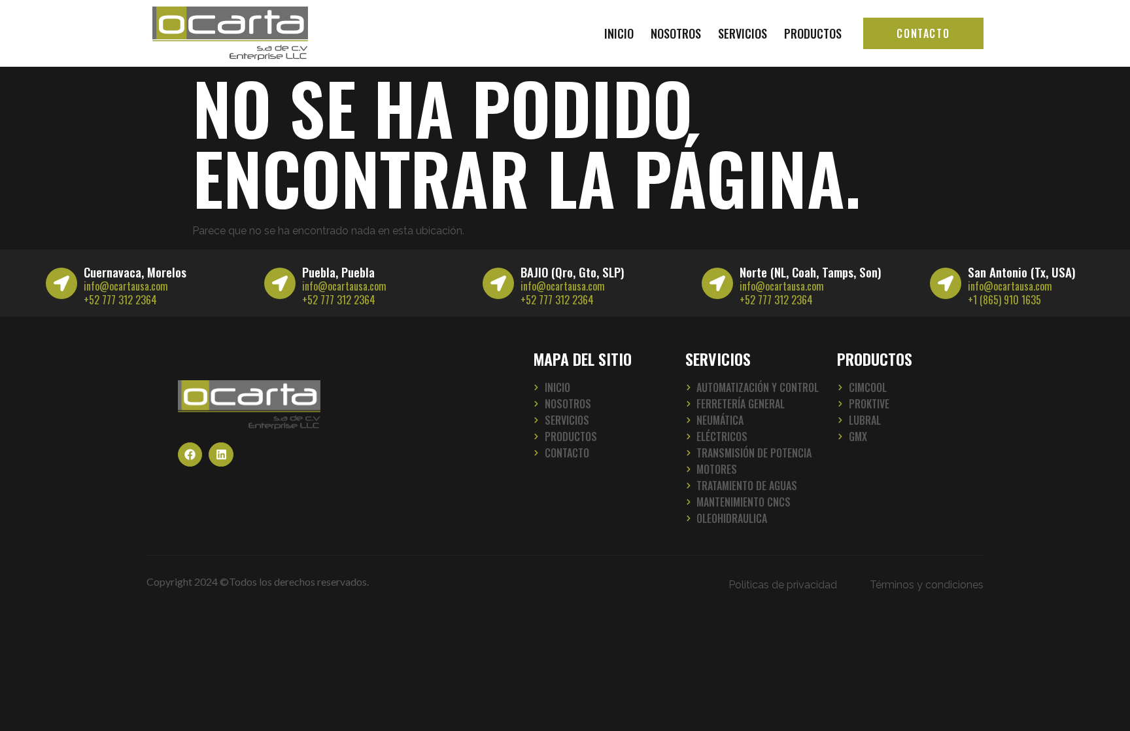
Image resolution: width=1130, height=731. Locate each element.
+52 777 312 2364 (120, 300)
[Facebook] (190, 454)
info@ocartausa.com (126, 286)
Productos (813, 33)
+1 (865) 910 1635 (1004, 300)
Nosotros (676, 33)
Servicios (742, 33)
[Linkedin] (221, 454)
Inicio (619, 33)
